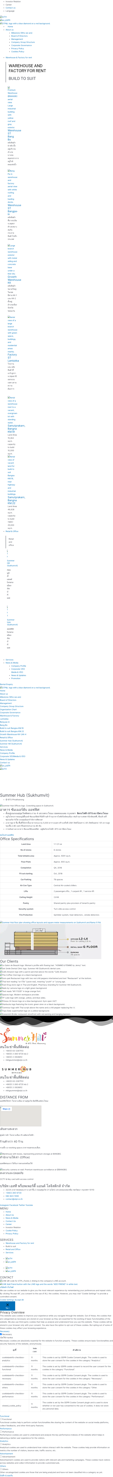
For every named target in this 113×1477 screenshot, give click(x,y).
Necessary (7, 1334)
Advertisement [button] (6, 1454)
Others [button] (3, 1466)
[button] (59, 29)
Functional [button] (4, 1416)
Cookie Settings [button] (7, 1300)
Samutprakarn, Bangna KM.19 (16, 428)
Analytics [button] (4, 1441)
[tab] (30, 68)
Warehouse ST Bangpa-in (14, 210)
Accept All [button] (19, 1300)
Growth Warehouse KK (14, 279)
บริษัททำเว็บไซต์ (7, 1287)
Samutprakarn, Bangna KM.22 (16, 500)
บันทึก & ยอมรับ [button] (6, 1475)
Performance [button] (6, 1429)
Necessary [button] (5, 1331)
